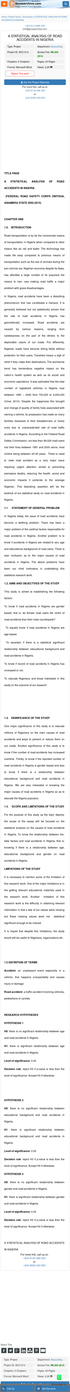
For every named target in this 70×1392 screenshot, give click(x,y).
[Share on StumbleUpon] (30, 1350)
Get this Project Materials (36, 82)
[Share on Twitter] (10, 1350)
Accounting (56, 46)
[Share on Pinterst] (36, 1350)
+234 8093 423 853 (35, 97)
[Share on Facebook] (4, 1350)
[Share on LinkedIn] (23, 1350)
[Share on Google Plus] (17, 1350)
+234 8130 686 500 (35, 90)
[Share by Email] (43, 1350)
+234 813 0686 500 (35, 25)
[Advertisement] (35, 134)
